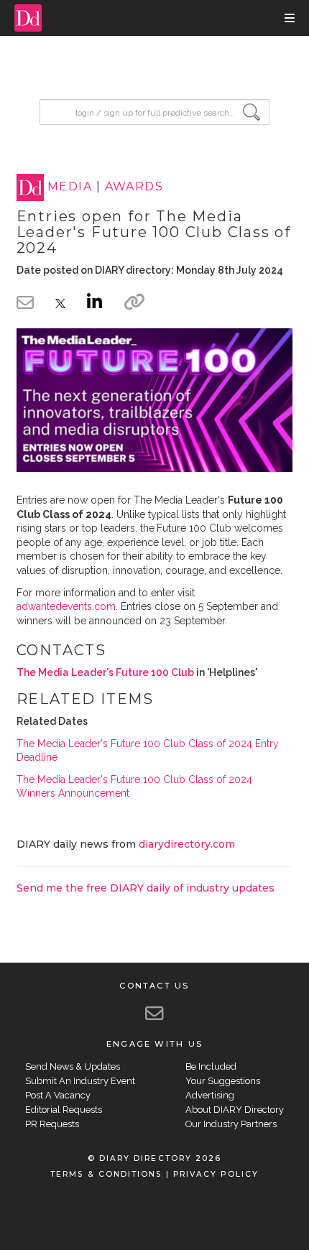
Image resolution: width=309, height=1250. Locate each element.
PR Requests (52, 1124)
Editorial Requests (63, 1109)
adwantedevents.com (66, 606)
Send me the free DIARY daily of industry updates (146, 887)
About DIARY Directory (234, 1109)
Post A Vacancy (58, 1095)
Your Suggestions (222, 1080)
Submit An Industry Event (80, 1080)
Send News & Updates (72, 1066)
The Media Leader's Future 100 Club (105, 672)
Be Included (210, 1066)
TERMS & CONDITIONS (106, 1174)
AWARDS (134, 187)
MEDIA (69, 187)
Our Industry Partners (231, 1124)
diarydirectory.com (187, 844)
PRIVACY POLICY (216, 1174)
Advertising (209, 1095)
